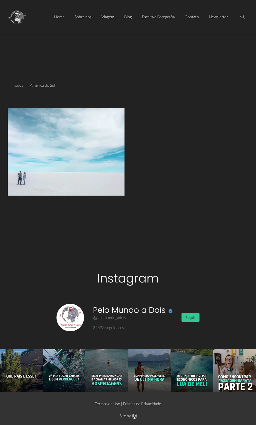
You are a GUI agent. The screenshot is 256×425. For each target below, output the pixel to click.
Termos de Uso (107, 403)
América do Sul (42, 85)
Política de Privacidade (142, 403)
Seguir (190, 317)
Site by (126, 415)
